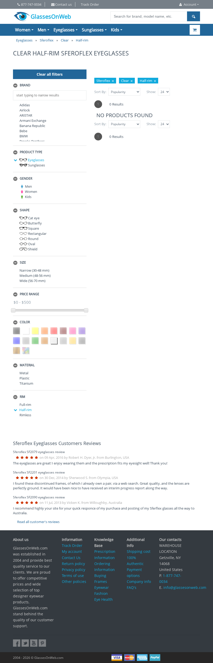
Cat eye (33, 218)
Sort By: (100, 91)
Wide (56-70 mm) (32, 280)
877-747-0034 (31, 4)
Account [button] (190, 4)
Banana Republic (32, 125)
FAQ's (131, 587)
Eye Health (103, 599)
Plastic (24, 378)
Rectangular (36, 233)
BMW (23, 136)
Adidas (24, 105)
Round (32, 238)
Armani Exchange (32, 120)
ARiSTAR (25, 115)
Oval (31, 244)
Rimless (25, 415)
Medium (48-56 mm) (35, 275)
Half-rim (25, 409)
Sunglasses (93, 30)
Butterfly (34, 223)
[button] (49, 85)
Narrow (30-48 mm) (34, 270)
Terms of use (73, 575)
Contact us (63, 4)
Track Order (90, 4)
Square (33, 228)
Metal (23, 373)
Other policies (74, 581)
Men (42, 30)
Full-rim (25, 404)
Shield (32, 249)
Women (22, 30)
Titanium (26, 383)
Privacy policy (73, 569)
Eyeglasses (64, 30)
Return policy (73, 563)
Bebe (23, 131)
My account (72, 551)
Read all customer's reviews (38, 521)
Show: (151, 91)
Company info (139, 581)
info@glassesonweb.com (184, 587)
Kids (115, 30)
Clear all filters (50, 74)
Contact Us (71, 557)
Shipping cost (138, 551)
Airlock (24, 110)
